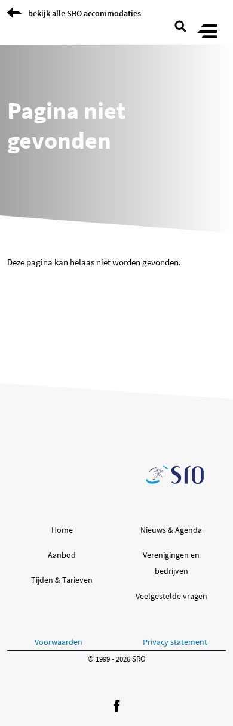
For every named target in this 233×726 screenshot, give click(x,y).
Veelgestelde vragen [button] (171, 596)
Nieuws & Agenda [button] (171, 529)
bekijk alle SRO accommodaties (84, 13)
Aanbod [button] (62, 554)
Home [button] (62, 529)
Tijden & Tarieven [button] (62, 579)
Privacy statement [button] (175, 642)
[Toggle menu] (207, 32)
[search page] (180, 25)
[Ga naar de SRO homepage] (175, 475)
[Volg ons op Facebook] (116, 706)
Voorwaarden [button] (58, 642)
